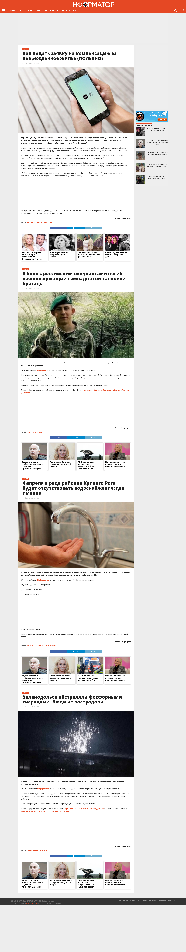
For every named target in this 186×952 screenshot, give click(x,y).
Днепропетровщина (38, 222)
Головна (11, 10)
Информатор (43, 370)
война (29, 432)
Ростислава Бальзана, (93, 390)
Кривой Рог (37, 432)
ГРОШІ (37, 10)
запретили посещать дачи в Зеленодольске (83, 808)
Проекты (77, 10)
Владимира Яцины (111, 390)
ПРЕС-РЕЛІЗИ (54, 10)
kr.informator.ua (31, 903)
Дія (28, 222)
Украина (51, 222)
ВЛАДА (29, 10)
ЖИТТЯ (21, 10)
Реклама (66, 10)
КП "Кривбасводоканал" (37, 646)
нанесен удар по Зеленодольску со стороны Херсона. (45, 811)
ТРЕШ (45, 10)
